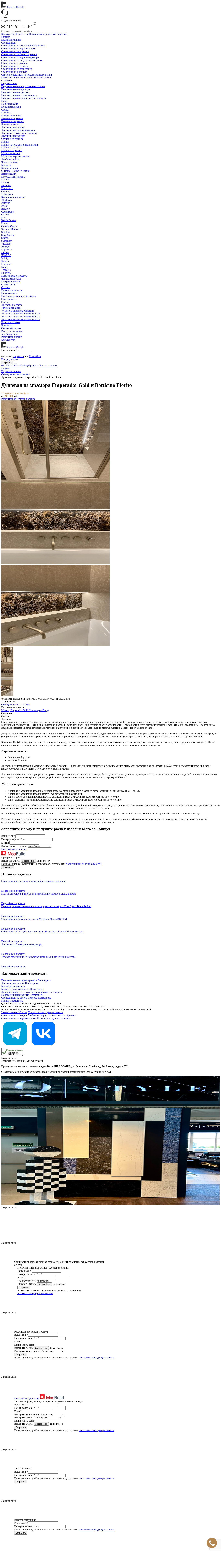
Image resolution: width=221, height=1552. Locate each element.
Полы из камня (9, 103)
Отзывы (5, 287)
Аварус (5, 246)
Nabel (4, 267)
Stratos (4, 237)
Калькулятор (8, 34)
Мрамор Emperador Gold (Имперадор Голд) (25, 710)
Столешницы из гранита (14, 66)
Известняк (7, 188)
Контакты (6, 325)
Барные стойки (9, 168)
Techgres (6, 270)
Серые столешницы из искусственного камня (26, 74)
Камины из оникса (11, 124)
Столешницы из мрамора (15, 51)
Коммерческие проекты (14, 275)
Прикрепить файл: (11, 857)
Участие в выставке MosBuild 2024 (20, 319)
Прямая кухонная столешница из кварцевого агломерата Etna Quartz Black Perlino (46, 906)
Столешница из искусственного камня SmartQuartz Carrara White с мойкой (42, 931)
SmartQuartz (7, 235)
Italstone (5, 261)
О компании (8, 284)
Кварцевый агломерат (13, 197)
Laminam (6, 264)
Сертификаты (9, 299)
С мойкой (6, 80)
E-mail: (5, 842)
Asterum (5, 203)
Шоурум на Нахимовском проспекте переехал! (41, 34)
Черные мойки (9, 162)
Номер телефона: (11, 839)
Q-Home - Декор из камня (15, 170)
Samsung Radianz (10, 229)
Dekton (5, 252)
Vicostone (6, 243)
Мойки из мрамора (11, 150)
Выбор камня (8, 173)
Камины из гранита (12, 118)
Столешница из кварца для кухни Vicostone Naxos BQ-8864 (34, 919)
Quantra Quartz (9, 226)
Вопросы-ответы (10, 322)
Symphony (6, 240)
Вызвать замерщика (12, 331)
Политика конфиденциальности (45, 1012)
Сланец (5, 191)
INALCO (6, 255)
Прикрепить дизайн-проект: (33, 1280)
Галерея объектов (11, 281)
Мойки (5, 141)
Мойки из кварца (10, 153)
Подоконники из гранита (15, 92)
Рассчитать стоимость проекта (18, 399)
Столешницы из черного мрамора (20, 57)
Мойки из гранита (11, 147)
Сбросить (7, 362)
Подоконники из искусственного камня (23, 86)
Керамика (6, 249)
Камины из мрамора (12, 121)
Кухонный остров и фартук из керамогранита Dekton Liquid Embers (38, 893)
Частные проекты (11, 278)
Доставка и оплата (11, 304)
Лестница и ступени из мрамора (19, 133)
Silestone (6, 232)
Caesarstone (7, 211)
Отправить (8, 867)
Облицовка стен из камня (15, 704)
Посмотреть (44, 980)
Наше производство (12, 290)
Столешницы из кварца (14, 63)
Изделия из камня (11, 39)
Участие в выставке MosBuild (17, 310)
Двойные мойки (10, 159)
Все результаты (9, 359)
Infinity (5, 258)
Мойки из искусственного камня (19, 144)
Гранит (5, 182)
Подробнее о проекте (13, 890)
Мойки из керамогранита (15, 156)
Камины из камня (11, 115)
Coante (5, 214)
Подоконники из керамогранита (19, 95)
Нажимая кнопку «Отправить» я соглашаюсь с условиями (51, 864)
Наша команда (9, 293)
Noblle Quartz (8, 220)
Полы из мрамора (11, 106)
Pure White (35, 356)
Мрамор (5, 179)
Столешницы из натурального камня (21, 60)
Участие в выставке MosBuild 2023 (20, 316)
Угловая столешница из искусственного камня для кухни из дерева (38, 956)
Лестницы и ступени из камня (18, 130)
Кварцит (6, 185)
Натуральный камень (13, 176)
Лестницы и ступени (12, 127)
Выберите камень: (24, 1417)
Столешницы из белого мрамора (19, 54)
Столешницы (8, 42)
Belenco (5, 208)
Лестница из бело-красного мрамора (21, 944)
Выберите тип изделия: (14, 846)
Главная (5, 36)
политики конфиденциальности (83, 864)
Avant (4, 205)
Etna (3, 217)
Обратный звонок (11, 328)
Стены (5, 109)
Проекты (6, 272)
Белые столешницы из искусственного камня (26, 77)
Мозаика (6, 165)
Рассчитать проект (11, 337)
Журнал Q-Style (15, 7)
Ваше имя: (8, 836)
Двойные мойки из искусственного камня (24, 992)
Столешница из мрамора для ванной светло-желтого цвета (33, 881)
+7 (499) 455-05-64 (11, 365)
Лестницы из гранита (13, 135)
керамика (18, 356)
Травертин (7, 194)
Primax (5, 223)
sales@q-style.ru (9, 334)
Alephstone (7, 200)
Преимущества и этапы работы (18, 296)
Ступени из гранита (12, 138)
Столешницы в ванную (14, 71)
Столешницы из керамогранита (18, 48)
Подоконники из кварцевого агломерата (23, 98)
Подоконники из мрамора (15, 89)
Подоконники (9, 83)
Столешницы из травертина (16, 68)
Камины (6, 112)
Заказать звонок (48, 365)
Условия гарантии (11, 307)
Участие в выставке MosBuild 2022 (20, 313)
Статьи (5, 302)
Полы (4, 101)
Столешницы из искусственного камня (23, 45)
